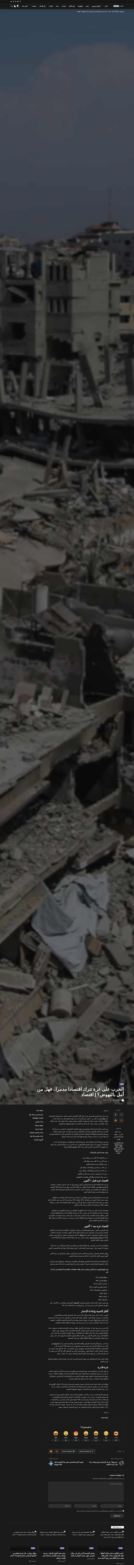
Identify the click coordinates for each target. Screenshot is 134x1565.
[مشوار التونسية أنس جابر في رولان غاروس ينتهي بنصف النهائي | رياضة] (81, 1541)
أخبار (122, 1084)
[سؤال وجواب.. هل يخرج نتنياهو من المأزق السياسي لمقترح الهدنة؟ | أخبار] (23, 1541)
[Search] (11, 6)
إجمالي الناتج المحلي (95, 1238)
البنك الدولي (101, 1269)
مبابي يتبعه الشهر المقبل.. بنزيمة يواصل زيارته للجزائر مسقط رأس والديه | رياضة (54, 1555)
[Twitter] (18, 1)
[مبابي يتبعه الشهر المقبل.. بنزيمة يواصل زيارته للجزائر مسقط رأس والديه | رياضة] (52, 1541)
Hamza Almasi (117, 1100)
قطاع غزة (102, 1119)
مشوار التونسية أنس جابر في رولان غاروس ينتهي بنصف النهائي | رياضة (83, 1554)
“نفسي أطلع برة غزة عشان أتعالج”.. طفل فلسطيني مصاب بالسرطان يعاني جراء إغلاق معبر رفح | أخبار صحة (111, 1555)
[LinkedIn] (11, 1)
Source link (104, 1417)
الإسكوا (56, 1343)
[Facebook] (20, 1)
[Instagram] (13, 1)
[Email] (115, 1120)
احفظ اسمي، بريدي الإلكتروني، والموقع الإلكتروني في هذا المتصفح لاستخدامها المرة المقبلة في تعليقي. (99, 1511)
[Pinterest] (16, 1)
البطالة (82, 1235)
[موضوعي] (118, 6)
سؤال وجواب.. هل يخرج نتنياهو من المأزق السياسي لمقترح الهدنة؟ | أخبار (23, 1554)
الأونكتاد (76, 1303)
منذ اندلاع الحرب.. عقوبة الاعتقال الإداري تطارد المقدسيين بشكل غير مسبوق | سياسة (118, 1148)
